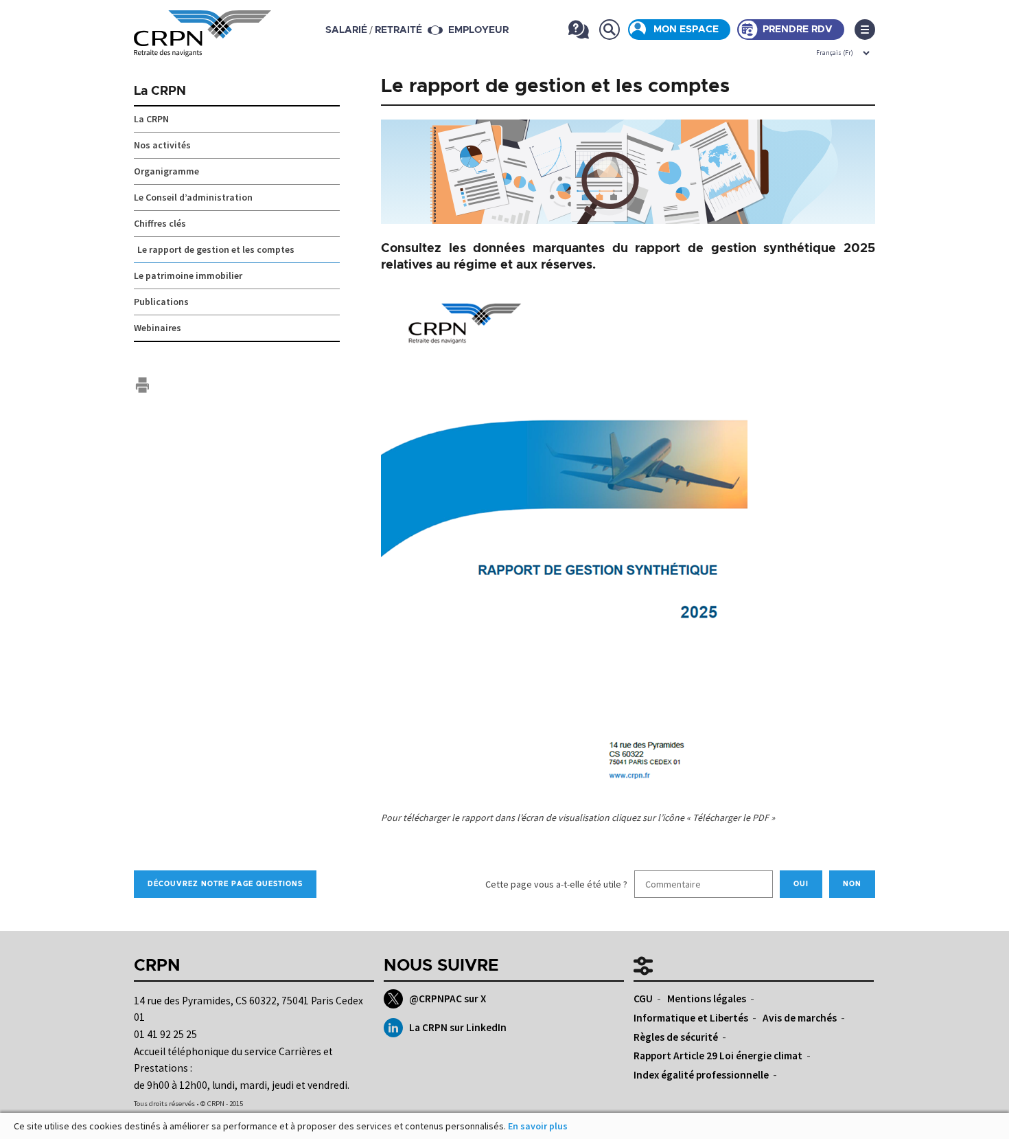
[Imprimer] (142, 385)
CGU (643, 998)
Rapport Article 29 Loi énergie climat (718, 1055)
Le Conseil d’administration (193, 197)
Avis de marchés (800, 1017)
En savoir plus (538, 1126)
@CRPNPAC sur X (447, 998)
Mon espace (686, 29)
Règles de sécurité (676, 1037)
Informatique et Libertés (691, 1017)
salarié (346, 30)
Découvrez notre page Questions (225, 884)
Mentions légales (706, 998)
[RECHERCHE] (609, 29)
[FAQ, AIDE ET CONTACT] (578, 29)
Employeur (478, 30)
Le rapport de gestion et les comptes (215, 249)
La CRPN (160, 91)
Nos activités (162, 145)
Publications (161, 301)
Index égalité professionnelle (701, 1074)
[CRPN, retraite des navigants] (202, 46)
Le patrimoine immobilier (188, 275)
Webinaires (157, 328)
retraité (398, 30)
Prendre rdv (798, 29)
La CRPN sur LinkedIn (458, 1027)
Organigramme (166, 171)
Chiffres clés (160, 223)
